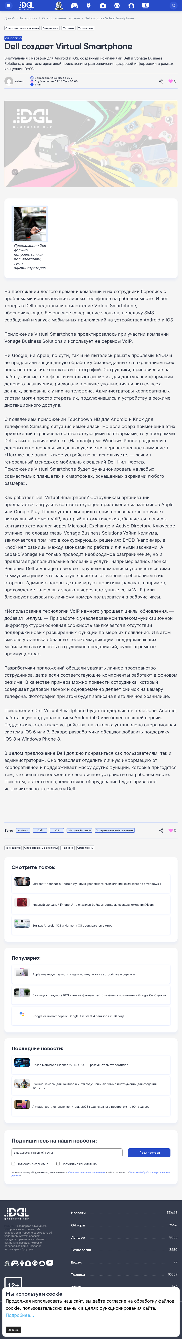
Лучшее (78, 1237)
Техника (68, 28)
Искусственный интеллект (59, 5)
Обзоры (78, 1225)
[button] (174, 6)
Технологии (85, 28)
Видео (76, 1262)
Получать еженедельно (79, 1164)
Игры (74, 5)
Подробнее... (20, 1315)
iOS (57, 830)
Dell (40, 830)
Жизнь (76, 1287)
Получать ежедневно (32, 1164)
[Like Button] (170, 81)
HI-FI (117, 5)
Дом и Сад (131, 5)
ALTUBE (145, 5)
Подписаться (150, 1153)
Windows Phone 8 (79, 830)
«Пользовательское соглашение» (86, 1172)
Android (23, 830)
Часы (88, 5)
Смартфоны (50, 28)
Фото (102, 5)
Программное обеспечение (115, 830)
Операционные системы (22, 28)
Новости (78, 1212)
